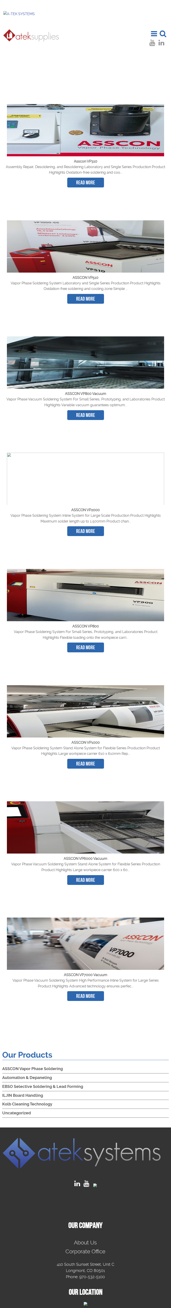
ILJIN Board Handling (22, 1095)
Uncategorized (16, 1113)
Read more (85, 182)
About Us (85, 1243)
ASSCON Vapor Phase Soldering (32, 1068)
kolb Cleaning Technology (27, 1104)
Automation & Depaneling (27, 1077)
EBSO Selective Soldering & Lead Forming (42, 1086)
